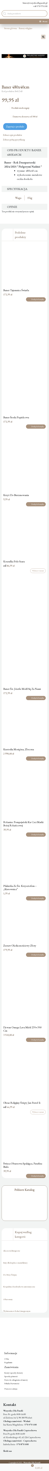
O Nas (6, 1359)
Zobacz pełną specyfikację (14, 139)
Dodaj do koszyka (37, 299)
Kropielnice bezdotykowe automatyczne (19, 1286)
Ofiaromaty (8, 1299)
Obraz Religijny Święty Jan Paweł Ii (21, 1102)
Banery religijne (25, 28)
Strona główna (10, 28)
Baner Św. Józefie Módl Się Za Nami (22, 689)
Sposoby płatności (11, 1376)
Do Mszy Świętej (9, 1274)
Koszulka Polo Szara (14, 561)
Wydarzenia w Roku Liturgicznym (16, 1311)
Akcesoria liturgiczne (11, 1250)
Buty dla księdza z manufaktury (15, 1262)
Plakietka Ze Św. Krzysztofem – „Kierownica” (20, 887)
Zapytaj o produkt (15, 126)
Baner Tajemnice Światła (16, 290)
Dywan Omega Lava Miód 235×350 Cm (22, 1029)
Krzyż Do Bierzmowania (16, 495)
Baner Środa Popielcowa (16, 417)
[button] (43, 37)
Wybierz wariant (38, 570)
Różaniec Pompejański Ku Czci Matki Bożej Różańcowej (23, 823)
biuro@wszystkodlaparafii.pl (35, 3)
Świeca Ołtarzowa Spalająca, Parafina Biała (22, 1165)
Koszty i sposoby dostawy (13, 1373)
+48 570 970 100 (40, 6)
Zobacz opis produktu (12, 135)
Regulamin (8, 1362)
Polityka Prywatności (11, 1383)
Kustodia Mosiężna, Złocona (18, 749)
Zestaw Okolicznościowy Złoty (19, 945)
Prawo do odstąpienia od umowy (16, 1380)
